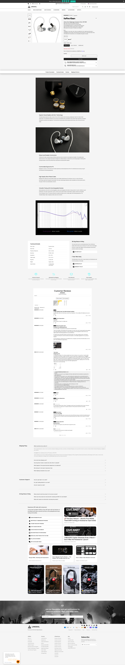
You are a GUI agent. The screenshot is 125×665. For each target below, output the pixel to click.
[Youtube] (84, 625)
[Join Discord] (96, 625)
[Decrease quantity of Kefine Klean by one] (65, 56)
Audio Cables (43, 649)
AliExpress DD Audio (58, 649)
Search (69, 638)
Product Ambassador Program (33, 648)
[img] (36, 309)
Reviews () (36, 307)
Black (70, 39)
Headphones (43, 640)
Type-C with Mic (74, 45)
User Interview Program (32, 649)
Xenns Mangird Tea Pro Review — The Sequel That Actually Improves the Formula (61, 558)
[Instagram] (30, 3)
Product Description (50, 72)
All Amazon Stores (58, 648)
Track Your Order (94, 629)
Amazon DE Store (58, 641)
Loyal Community (31, 643)
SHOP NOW (73, 1)
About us (29, 638)
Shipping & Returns (75, 72)
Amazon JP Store (58, 644)
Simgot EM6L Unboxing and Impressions (39, 557)
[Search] (82, 7)
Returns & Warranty (71, 643)
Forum (84, 629)
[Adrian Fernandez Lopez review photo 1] (57, 345)
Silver (65, 39)
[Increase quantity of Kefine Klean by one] (69, 56)
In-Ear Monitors (44, 638)
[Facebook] (39, 3)
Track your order (95, 6)
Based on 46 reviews (62, 294)
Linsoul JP (56, 654)
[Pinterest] (28, 3)
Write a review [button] (59, 298)
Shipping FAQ (70, 629)
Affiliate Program (31, 644)
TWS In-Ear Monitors (45, 641)
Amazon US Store (58, 638)
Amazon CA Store (58, 640)
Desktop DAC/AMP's (45, 644)
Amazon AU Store (58, 646)
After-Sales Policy (63, 619)
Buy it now (80, 59)
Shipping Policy (70, 619)
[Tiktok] (94, 625)
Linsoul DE (56, 653)
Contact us (30, 640)
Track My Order (70, 640)
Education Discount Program (33, 646)
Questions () (42, 307)
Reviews (67, 72)
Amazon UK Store (58, 643)
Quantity (65, 53)
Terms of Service (71, 641)
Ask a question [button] (66, 298)
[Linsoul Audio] (32, 6)
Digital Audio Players (45, 648)
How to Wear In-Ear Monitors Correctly (85, 557)
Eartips (42, 643)
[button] (90, 7)
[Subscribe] (96, 644)
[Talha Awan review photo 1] (57, 366)
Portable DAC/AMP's (45, 646)
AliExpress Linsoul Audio (59, 651)
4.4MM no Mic (80, 45)
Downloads (30, 641)
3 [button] (62, 435)
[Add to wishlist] (96, 18)
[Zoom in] (59, 16)
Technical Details (60, 72)
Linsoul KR (56, 656)
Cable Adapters (44, 651)
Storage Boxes (43, 653)
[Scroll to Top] (123, 660)
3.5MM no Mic (66, 45)
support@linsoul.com (58, 387)
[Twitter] (91, 625)
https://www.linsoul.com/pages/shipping (61, 384)
